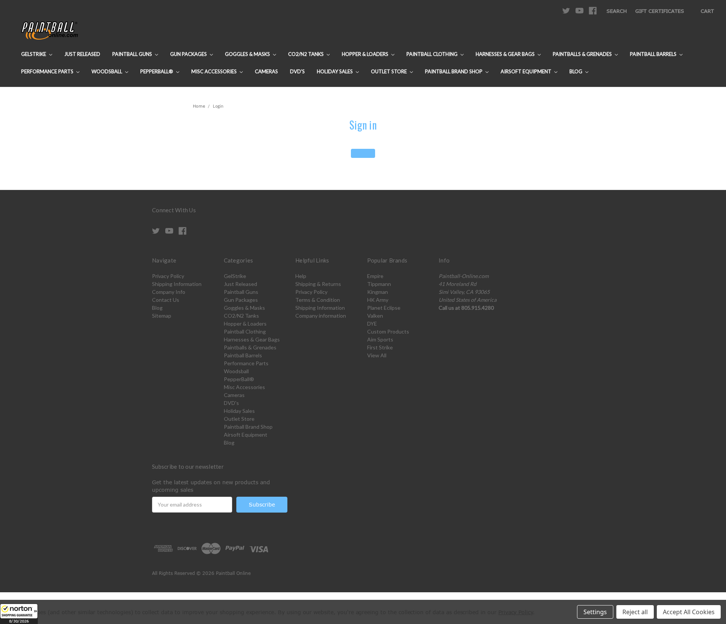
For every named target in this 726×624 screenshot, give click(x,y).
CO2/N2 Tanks (306, 54)
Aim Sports (380, 339)
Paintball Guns (132, 54)
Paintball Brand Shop (454, 71)
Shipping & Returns (318, 284)
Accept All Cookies (689, 612)
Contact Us (165, 300)
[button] (19, 614)
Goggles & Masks (248, 54)
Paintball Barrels (654, 54)
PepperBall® (157, 71)
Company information (320, 315)
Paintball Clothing (432, 54)
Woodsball (107, 71)
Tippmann (379, 284)
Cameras (266, 71)
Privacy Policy (168, 276)
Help (300, 276)
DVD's (297, 71)
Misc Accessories (214, 71)
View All (376, 355)
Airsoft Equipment (526, 71)
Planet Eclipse (383, 307)
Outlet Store (389, 71)
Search (617, 11)
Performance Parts (47, 71)
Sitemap (161, 315)
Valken (375, 315)
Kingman (377, 292)
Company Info (168, 292)
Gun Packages (189, 54)
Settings (595, 612)
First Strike (380, 347)
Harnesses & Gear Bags (506, 54)
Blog (576, 71)
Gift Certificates (659, 11)
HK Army (377, 300)
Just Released (82, 54)
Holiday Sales (335, 71)
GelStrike (34, 54)
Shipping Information (177, 284)
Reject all (635, 612)
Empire (375, 276)
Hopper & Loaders (365, 54)
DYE (372, 323)
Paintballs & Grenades (583, 54)
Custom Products (388, 331)
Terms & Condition (317, 300)
